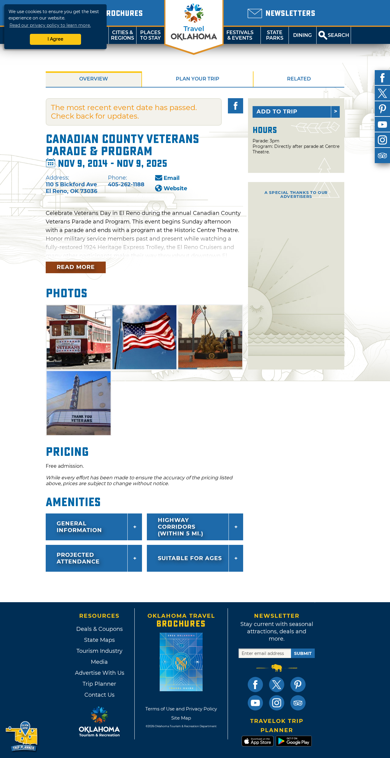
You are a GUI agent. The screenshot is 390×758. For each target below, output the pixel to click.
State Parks (274, 35)
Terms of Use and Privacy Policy (181, 709)
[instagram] (382, 140)
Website (175, 188)
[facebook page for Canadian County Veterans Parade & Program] (235, 105)
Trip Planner (99, 684)
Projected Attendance (78, 558)
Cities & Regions (122, 35)
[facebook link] (255, 684)
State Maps (99, 640)
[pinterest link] (298, 684)
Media (99, 662)
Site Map (181, 718)
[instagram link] (276, 702)
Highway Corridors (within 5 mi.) (180, 527)
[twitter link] (276, 684)
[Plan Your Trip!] (22, 736)
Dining (302, 35)
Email (171, 178)
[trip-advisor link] (298, 702)
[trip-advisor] (382, 155)
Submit (303, 653)
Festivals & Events (240, 35)
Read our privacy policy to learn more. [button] (50, 25)
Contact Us (99, 695)
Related (299, 79)
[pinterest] (382, 108)
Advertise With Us (99, 673)
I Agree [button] (55, 39)
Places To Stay (150, 35)
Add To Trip (277, 111)
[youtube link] (255, 702)
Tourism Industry (99, 651)
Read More (76, 267)
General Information (79, 527)
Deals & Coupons (99, 629)
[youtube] (382, 124)
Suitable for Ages (190, 558)
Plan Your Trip (197, 79)
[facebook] (382, 77)
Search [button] (338, 35)
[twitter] (382, 93)
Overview (93, 79)
